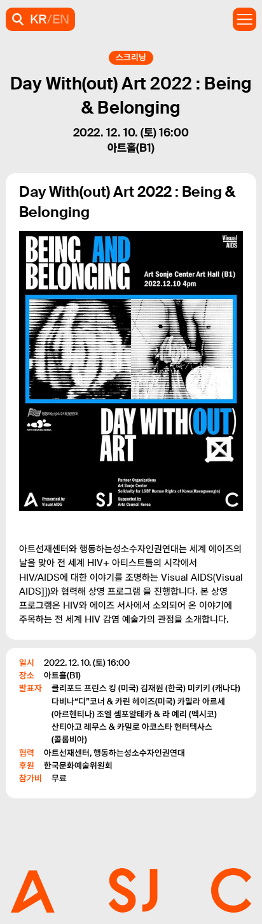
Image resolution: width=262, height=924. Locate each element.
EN (60, 19)
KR (38, 19)
